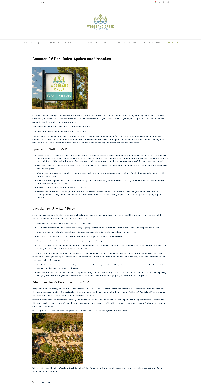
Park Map (117, 43)
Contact (132, 43)
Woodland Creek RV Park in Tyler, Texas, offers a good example (61, 126)
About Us (70, 43)
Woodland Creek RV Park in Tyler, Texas (77, 368)
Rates (159, 43)
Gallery (146, 43)
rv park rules (45, 382)
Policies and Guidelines (93, 43)
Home (26, 43)
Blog (37, 43)
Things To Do (52, 43)
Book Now (173, 43)
